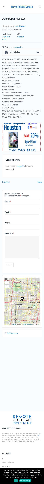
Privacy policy (25, 481)
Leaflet (14, 324)
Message (9, 233)
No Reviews (20, 26)
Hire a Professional (8, 462)
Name (8, 201)
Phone (7, 223)
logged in (21, 166)
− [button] (7, 286)
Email (8, 212)
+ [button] (7, 282)
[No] (41, 476)
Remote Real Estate (22, 6)
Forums (4, 459)
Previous (5, 182)
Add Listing (6, 466)
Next (40, 182)
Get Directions (12, 333)
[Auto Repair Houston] (22, 298)
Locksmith (18, 47)
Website (20, 37)
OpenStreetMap (28, 324)
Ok (16, 481)
